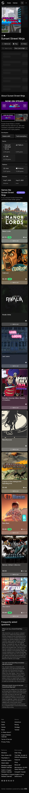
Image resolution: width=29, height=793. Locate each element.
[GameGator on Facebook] (4, 780)
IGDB (22, 789)
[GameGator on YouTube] (6, 780)
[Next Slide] (24, 105)
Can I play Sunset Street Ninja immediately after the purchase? (13, 663)
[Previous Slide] (4, 105)
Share (25, 43)
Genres (4, 141)
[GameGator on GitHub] (13, 780)
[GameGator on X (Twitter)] (9, 780)
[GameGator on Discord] (11, 780)
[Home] (3, 2)
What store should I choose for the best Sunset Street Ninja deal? (12, 686)
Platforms (4, 164)
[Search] (22, 2)
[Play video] (14, 105)
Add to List (7, 43)
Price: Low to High (20, 48)
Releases (4, 176)
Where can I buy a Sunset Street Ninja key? (12, 629)
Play (16, 43)
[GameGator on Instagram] (2, 780)
